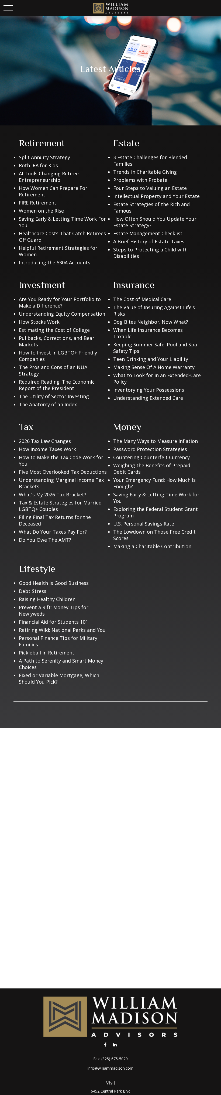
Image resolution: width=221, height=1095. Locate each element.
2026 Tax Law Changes (45, 441)
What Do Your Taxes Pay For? (53, 531)
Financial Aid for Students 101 (53, 622)
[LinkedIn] (114, 1044)
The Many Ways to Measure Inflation (155, 441)
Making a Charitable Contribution (152, 546)
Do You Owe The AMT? (45, 540)
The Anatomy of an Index (48, 404)
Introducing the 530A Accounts (54, 262)
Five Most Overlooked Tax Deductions (63, 472)
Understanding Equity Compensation (62, 314)
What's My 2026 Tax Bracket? (52, 494)
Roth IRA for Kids (38, 165)
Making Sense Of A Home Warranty (154, 367)
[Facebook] (105, 1044)
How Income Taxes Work (47, 449)
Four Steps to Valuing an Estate (150, 188)
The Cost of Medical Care (142, 299)
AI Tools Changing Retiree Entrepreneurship (49, 176)
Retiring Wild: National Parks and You (62, 630)
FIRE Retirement (37, 202)
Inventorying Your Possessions (148, 390)
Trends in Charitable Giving (145, 172)
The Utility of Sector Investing (54, 396)
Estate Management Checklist (147, 233)
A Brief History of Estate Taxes (148, 241)
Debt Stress (32, 591)
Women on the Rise (41, 210)
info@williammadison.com (110, 1068)
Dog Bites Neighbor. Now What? (150, 322)
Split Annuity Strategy (44, 157)
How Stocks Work (39, 322)
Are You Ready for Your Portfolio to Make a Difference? (60, 302)
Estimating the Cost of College (54, 330)
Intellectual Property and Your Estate (156, 196)
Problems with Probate (140, 180)
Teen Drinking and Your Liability (150, 359)
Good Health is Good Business (54, 583)
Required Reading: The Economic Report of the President (57, 384)
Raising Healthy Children (47, 599)
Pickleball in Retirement (46, 652)
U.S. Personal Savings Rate (143, 523)
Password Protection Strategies (150, 449)
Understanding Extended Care (148, 398)
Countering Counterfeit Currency (151, 457)
